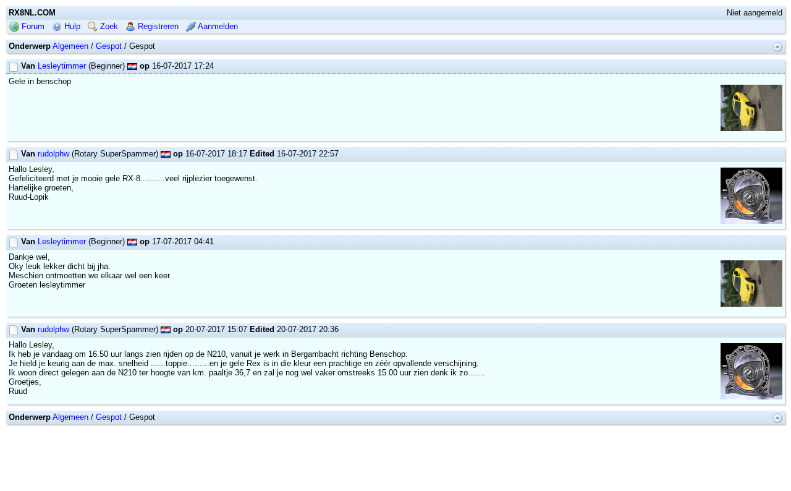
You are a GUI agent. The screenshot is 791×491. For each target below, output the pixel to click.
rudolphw (53, 153)
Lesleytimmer (62, 65)
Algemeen (70, 46)
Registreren (157, 26)
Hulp (71, 26)
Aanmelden (217, 26)
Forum (31, 26)
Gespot (109, 46)
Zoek (108, 26)
